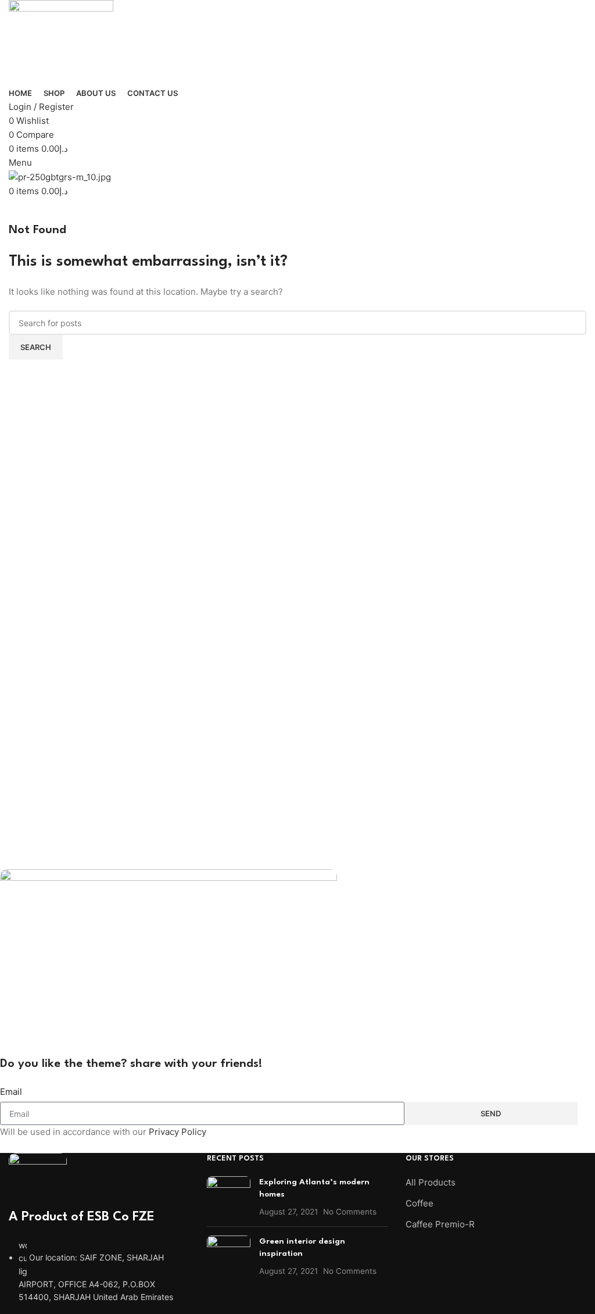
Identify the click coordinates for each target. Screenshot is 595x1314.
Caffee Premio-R (440, 1224)
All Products (431, 1182)
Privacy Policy (177, 1131)
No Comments (350, 1211)
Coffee (419, 1203)
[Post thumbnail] (228, 1196)
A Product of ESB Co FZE (82, 1217)
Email (11, 1091)
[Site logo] (61, 42)
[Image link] (38, 1179)
